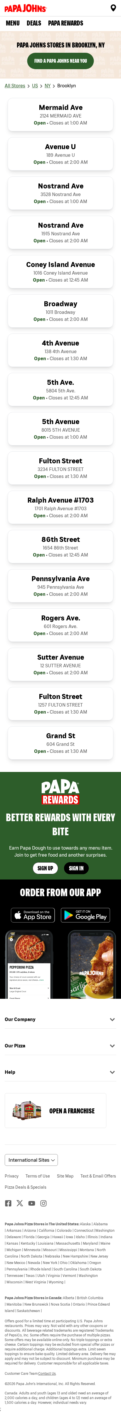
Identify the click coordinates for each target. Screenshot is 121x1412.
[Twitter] (22, 1203)
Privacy (12, 1176)
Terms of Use (38, 1176)
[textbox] (60, 1313)
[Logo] (27, 8)
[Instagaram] (46, 1203)
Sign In (76, 868)
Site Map (65, 1176)
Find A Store (113, 7)
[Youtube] (34, 1203)
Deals (34, 23)
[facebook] (10, 1203)
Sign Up (45, 868)
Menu (13, 23)
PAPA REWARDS (65, 23)
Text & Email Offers (98, 1176)
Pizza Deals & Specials (25, 1187)
